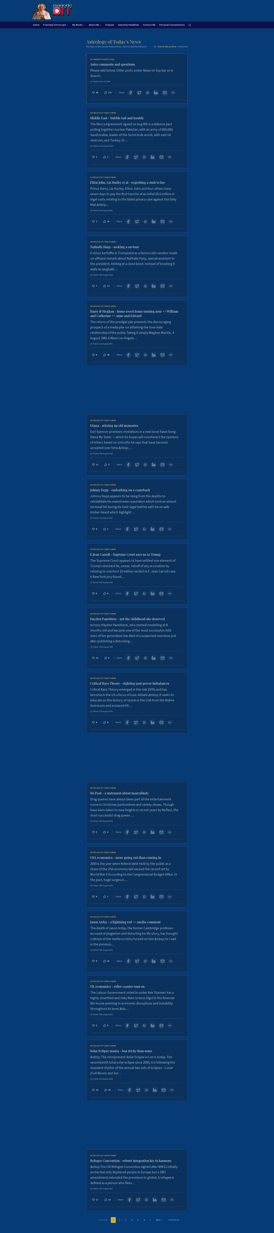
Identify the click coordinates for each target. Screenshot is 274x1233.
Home (36, 25)
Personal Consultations (172, 25)
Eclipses (109, 25)
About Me (94, 25)
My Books (77, 25)
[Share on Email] (165, 92)
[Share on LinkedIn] (156, 92)
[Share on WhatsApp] (147, 92)
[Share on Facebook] (130, 92)
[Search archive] (190, 25)
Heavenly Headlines (128, 25)
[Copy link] (173, 92)
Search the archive (172, 46)
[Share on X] (139, 92)
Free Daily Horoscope (54, 25)
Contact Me (149, 25)
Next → (159, 1220)
